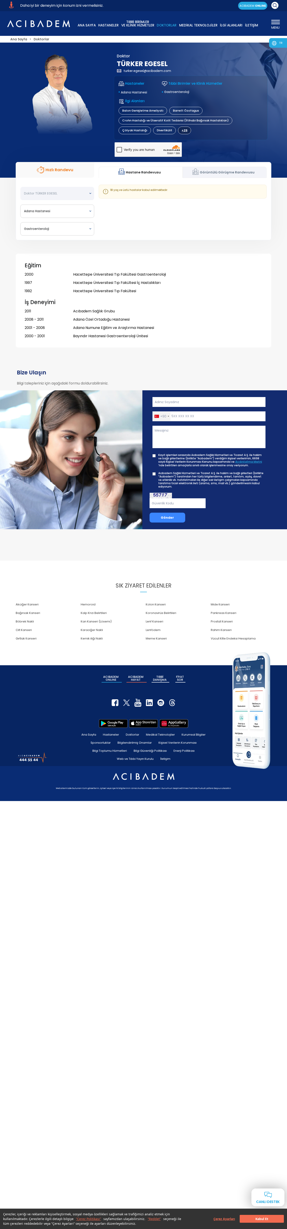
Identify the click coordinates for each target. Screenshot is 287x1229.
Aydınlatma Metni (248, 462)
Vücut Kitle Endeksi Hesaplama (233, 638)
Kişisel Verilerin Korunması (178, 743)
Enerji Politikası (184, 751)
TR (281, 43)
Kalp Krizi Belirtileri (94, 613)
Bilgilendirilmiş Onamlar (134, 743)
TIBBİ (160, 678)
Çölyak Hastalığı (134, 130)
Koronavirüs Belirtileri (161, 613)
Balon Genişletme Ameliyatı (142, 110)
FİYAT (180, 678)
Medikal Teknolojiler (160, 734)
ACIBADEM (252, 6)
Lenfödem (153, 630)
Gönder (167, 517)
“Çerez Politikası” (88, 1219)
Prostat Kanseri (222, 621)
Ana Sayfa (88, 734)
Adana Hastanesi (134, 92)
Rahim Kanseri (221, 630)
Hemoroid (88, 604)
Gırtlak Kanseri (26, 638)
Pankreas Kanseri (223, 613)
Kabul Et (261, 1219)
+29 (184, 130)
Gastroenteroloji (176, 92)
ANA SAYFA (87, 25)
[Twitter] (126, 702)
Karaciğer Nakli (92, 630)
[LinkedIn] (149, 702)
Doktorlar (132, 734)
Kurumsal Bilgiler (194, 734)
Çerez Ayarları (224, 1219)
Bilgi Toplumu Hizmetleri (109, 751)
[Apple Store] (143, 723)
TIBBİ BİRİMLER (137, 23)
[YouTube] (138, 702)
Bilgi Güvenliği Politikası (150, 751)
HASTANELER (108, 25)
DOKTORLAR (166, 25)
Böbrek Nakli (25, 621)
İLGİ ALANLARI (231, 25)
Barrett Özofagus (186, 110)
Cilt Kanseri (24, 630)
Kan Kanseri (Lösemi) (96, 621)
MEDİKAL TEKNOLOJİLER (198, 25)
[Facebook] (115, 702)
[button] (161, 416)
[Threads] (172, 702)
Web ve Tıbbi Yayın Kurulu (135, 759)
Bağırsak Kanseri (28, 613)
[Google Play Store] (113, 723)
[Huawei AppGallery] (174, 723)
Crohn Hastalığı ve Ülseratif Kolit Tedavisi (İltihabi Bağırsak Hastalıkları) (175, 120)
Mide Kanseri (220, 604)
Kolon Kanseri (156, 604)
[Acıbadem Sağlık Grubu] (38, 23)
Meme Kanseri (156, 638)
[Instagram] (160, 702)
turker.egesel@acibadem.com (147, 70)
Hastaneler (111, 734)
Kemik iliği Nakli (92, 638)
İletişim (165, 759)
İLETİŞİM (251, 25)
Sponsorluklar (101, 743)
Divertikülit (164, 130)
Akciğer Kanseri (27, 604)
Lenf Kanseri (154, 621)
